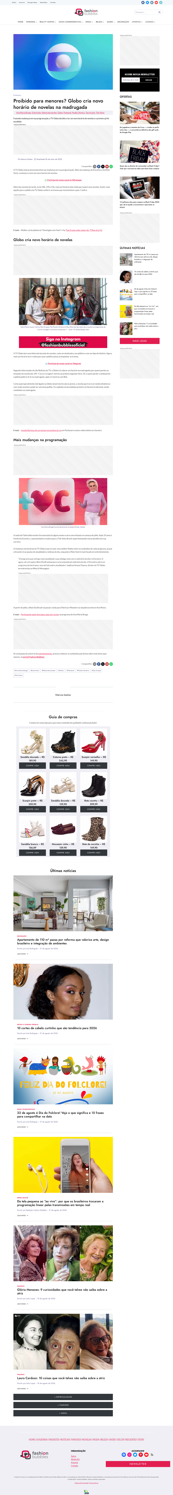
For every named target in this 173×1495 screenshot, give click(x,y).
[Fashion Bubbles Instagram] (63, 342)
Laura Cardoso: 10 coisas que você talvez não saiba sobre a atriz (61, 1378)
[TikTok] (160, 2)
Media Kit (75, 1459)
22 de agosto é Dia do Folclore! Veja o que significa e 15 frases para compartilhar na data (60, 1115)
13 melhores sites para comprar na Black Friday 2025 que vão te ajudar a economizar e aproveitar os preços (139, 204)
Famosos (17, 95)
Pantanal (67, 112)
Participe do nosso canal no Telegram (64, 363)
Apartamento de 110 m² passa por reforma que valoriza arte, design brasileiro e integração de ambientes (63, 941)
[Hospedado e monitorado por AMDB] (86, 1492)
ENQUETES (54, 1439)
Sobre (14, 2)
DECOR (120, 1439)
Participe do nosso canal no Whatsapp (64, 180)
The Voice (100, 112)
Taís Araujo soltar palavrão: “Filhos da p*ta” (84, 230)
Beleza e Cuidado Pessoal (27, 1024)
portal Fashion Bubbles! (33, 657)
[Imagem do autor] (15, 159)
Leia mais (22, 954)
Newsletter (43, 2)
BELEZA (104, 1439)
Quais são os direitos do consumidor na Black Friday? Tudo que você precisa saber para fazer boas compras (139, 167)
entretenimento (45, 653)
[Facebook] (143, 2)
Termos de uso (94, 1483)
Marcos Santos (26, 159)
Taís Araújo (90, 112)
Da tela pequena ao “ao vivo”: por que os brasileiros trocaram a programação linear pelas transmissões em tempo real (60, 1203)
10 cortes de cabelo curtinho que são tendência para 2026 (57, 1028)
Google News (32, 2)
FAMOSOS (76, 1439)
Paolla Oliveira (78, 112)
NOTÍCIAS (65, 1439)
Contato (53, 2)
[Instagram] (151, 2)
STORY (141, 1439)
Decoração (123, 22)
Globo (60, 112)
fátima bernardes (49, 112)
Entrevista (36, 112)
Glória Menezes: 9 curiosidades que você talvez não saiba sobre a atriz (62, 1291)
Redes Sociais (22, 1198)
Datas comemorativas (26, 1109)
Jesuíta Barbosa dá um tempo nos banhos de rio (41, 430)
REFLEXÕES (131, 1439)
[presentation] (63, 903)
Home (20, 22)
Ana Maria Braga (23, 112)
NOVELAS (86, 1439)
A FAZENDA (42, 1439)
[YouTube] (156, 2)
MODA (96, 1439)
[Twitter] (147, 2)
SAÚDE (112, 1439)
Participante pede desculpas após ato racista (40, 614)
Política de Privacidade (82, 1483)
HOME (32, 1439)
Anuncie (22, 2)
